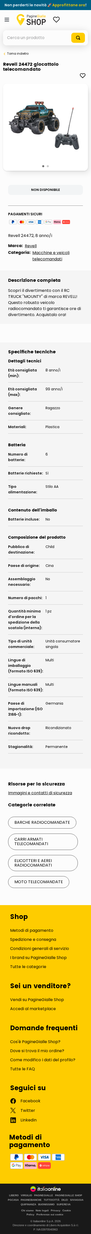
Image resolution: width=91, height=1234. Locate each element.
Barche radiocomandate (42, 822)
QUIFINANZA (28, 1204)
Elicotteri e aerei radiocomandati (33, 863)
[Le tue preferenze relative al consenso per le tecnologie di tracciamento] (82, 1225)
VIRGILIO (26, 1195)
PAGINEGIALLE (43, 1195)
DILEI (64, 1200)
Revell (31, 246)
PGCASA (13, 1200)
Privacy (55, 1210)
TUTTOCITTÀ (51, 1200)
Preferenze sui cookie (49, 1214)
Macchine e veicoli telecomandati (51, 256)
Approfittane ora (68, 5)
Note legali (42, 1210)
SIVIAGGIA (76, 1200)
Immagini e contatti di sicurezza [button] (40, 793)
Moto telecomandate (38, 882)
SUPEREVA (64, 1204)
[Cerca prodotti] (78, 38)
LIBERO (14, 1195)
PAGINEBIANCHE (31, 1200)
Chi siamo (27, 1210)
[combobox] (45, 37)
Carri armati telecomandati (31, 841)
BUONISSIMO (46, 1204)
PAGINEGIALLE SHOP (68, 1195)
